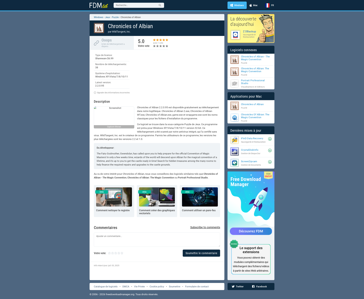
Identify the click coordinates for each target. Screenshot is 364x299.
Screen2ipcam (249, 161)
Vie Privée (139, 286)
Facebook (261, 286)
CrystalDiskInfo (249, 149)
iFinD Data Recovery (252, 138)
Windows (98, 17)
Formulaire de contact (197, 286)
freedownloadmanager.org (120, 294)
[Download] (270, 139)
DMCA (125, 286)
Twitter (240, 286)
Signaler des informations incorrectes (113, 92)
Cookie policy (157, 286)
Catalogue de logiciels (106, 286)
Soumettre (174, 286)
